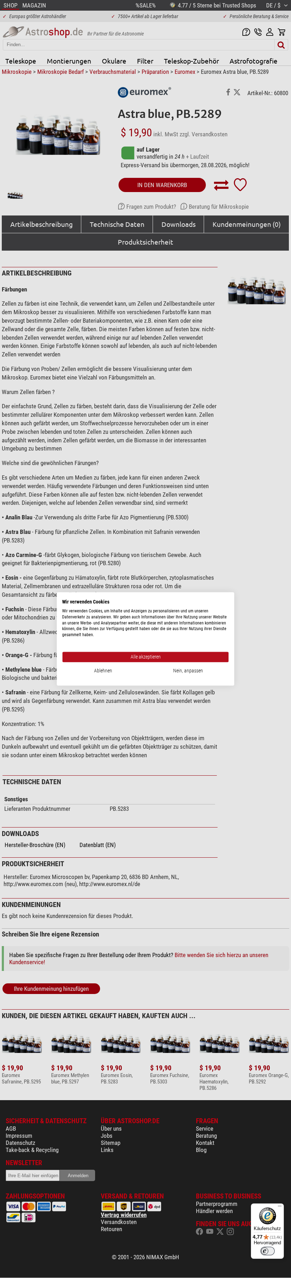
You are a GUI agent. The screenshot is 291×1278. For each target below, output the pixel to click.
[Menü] (279, 1207)
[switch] (267, 1251)
